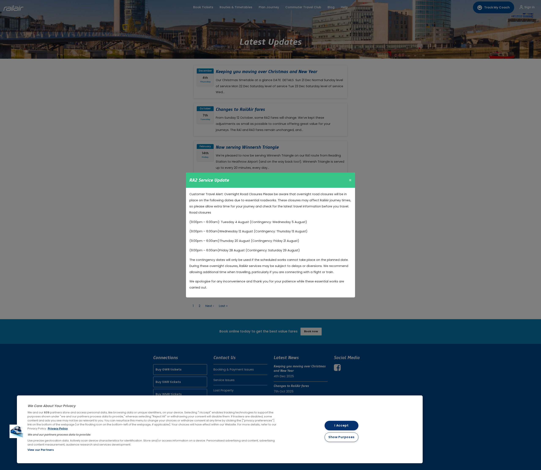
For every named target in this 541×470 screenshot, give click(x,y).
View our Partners (40, 450)
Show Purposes (341, 437)
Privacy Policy (58, 428)
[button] (16, 431)
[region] (220, 429)
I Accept (341, 426)
